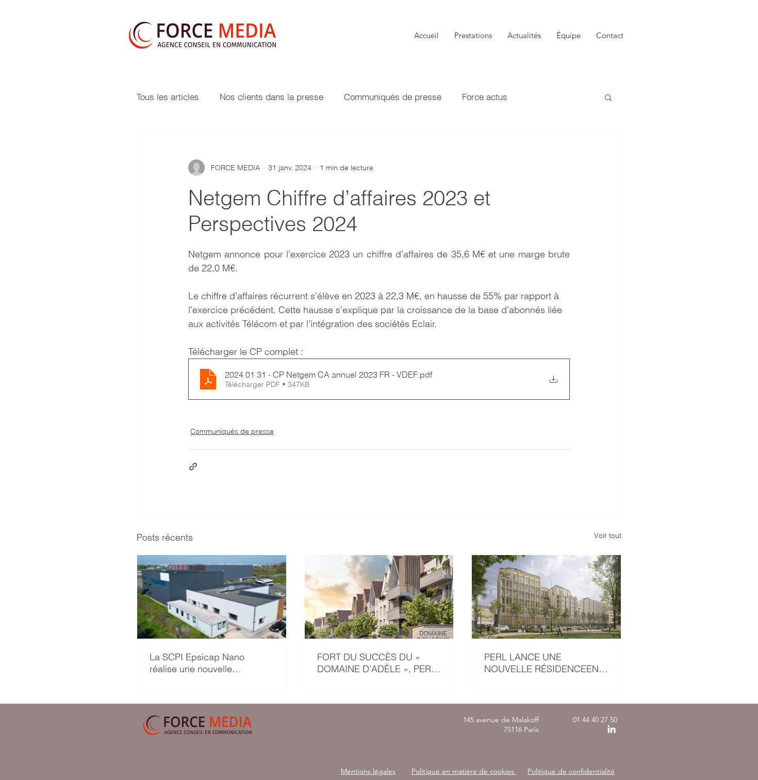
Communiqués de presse (392, 96)
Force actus (484, 96)
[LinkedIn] (611, 729)
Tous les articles (168, 96)
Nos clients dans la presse (271, 96)
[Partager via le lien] (193, 467)
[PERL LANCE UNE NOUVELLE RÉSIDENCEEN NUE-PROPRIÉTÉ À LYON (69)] (546, 597)
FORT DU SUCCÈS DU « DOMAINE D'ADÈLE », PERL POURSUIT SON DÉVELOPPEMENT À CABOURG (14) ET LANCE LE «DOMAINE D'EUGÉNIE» (376, 663)
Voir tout (607, 535)
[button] (608, 97)
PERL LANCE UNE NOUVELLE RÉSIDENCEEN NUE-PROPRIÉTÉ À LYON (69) (541, 663)
